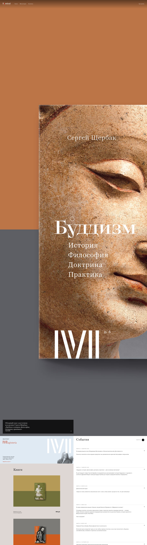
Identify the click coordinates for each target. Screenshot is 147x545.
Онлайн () (110, 12)
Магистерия (23, 3)
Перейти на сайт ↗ (7, 461)
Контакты (30, 3)
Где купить (141, 3)
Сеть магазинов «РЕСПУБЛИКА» (131, 13)
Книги (16, 3)
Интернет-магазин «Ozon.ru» (130, 10)
